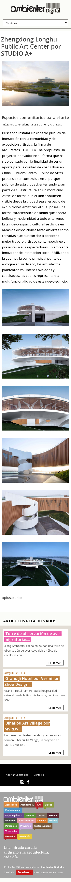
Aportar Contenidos (17, 774)
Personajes (11, 826)
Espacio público (13, 815)
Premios (53, 815)
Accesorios (11, 805)
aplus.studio (12, 597)
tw (22, 782)
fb (28, 782)
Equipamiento (12, 810)
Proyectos (25, 826)
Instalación (24, 836)
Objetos (41, 820)
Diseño (48, 805)
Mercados (10, 836)
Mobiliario (10, 820)
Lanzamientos (26, 820)
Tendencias (11, 831)
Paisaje (53, 820)
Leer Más (55, 663)
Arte (39, 805)
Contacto (39, 774)
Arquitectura (27, 805)
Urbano (41, 815)
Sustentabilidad (42, 826)
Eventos (30, 815)
